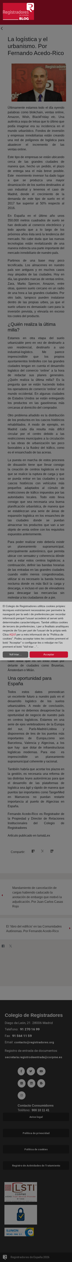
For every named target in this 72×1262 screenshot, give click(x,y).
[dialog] (36, 631)
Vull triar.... (15, 654)
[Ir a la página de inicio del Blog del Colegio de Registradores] (18, 11)
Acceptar (48, 654)
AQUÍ (13, 634)
